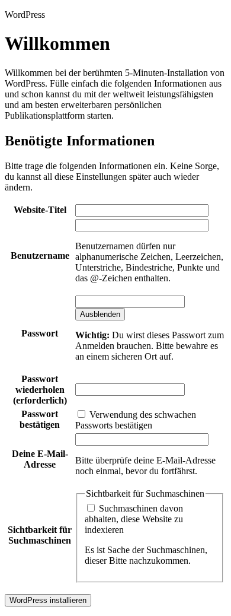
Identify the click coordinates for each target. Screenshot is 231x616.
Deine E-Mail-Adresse (40, 459)
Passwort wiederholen (40, 389)
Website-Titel (40, 210)
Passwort (39, 333)
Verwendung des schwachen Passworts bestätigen (135, 419)
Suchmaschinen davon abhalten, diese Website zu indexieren (134, 519)
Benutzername (40, 255)
